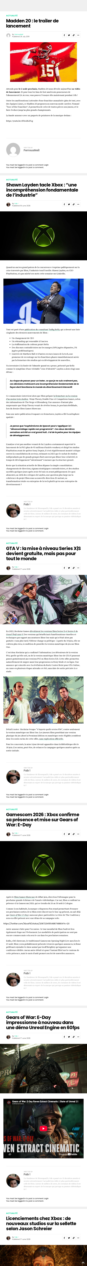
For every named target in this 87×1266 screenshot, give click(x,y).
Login (46, 165)
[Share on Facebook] (64, 35)
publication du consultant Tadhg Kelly (42, 329)
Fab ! (16, 203)
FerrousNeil (19, 34)
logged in (22, 167)
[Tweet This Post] (69, 35)
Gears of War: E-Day (19, 915)
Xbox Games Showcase (24, 897)
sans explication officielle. (51, 738)
